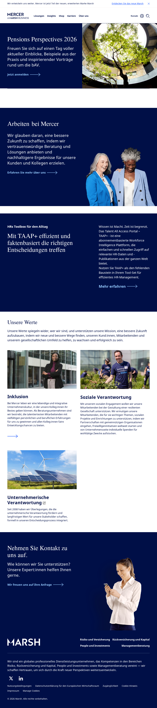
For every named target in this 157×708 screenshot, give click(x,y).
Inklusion (17, 396)
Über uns (83, 15)
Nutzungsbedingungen (19, 686)
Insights (51, 15)
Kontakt (134, 16)
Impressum (13, 691)
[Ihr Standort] (142, 16)
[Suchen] (148, 16)
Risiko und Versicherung (95, 639)
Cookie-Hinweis (129, 686)
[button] (148, 3)
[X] (11, 678)
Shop (61, 15)
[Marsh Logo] (23, 642)
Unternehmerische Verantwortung (28, 499)
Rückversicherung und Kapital (131, 639)
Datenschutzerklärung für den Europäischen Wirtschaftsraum (67, 686)
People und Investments (95, 645)
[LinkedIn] (20, 678)
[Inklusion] (12, 436)
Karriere (71, 15)
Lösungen (39, 15)
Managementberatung (136, 645)
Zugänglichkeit (110, 686)
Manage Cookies (31, 691)
